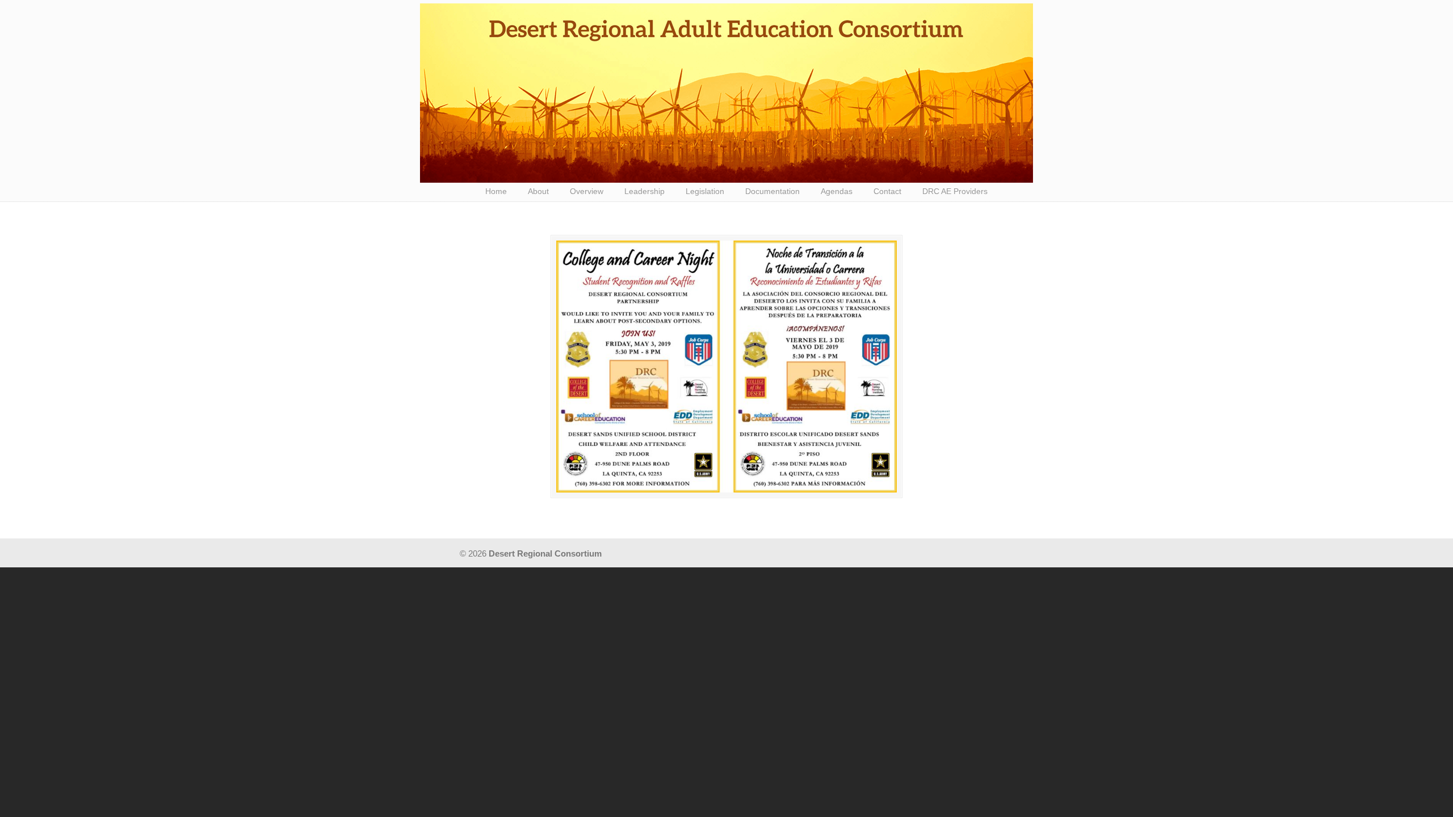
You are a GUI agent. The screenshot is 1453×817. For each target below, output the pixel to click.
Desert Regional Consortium (726, 93)
